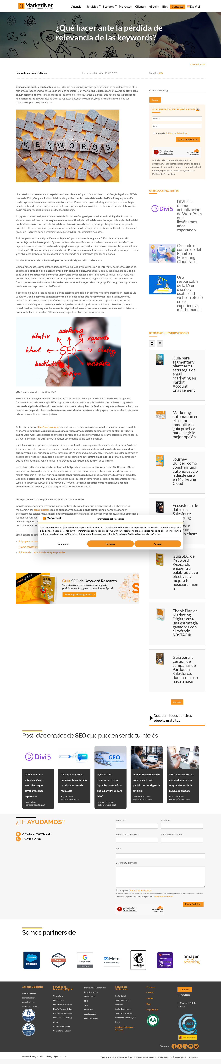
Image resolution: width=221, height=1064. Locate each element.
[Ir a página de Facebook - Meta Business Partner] (112, 961)
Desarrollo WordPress (62, 1004)
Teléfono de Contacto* (172, 834)
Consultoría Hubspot (62, 1031)
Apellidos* (166, 820)
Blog (165, 6)
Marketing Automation (62, 1013)
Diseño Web (58, 1000)
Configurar (63, 543)
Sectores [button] (108, 6)
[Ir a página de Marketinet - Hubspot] (58, 961)
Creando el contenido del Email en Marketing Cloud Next (189, 253)
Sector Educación (122, 1000)
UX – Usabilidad (91, 1018)
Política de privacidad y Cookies (113, 1057)
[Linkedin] (185, 1046)
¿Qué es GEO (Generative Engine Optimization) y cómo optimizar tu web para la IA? (109, 785)
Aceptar (158, 543)
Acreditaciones (28, 1002)
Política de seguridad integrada (143, 1057)
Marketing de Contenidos (95, 988)
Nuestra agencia (29, 993)
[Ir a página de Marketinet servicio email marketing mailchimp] (138, 960)
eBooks (154, 6)
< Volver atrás (197, 64)
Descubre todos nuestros (173, 718)
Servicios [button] (92, 6)
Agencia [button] (76, 6)
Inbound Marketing (61, 1026)
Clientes (140, 6)
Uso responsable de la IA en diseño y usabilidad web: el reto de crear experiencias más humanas (190, 293)
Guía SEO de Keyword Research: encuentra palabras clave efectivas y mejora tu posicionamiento (185, 572)
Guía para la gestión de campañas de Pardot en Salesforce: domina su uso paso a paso (185, 669)
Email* (119, 848)
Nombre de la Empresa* (127, 834)
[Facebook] (174, 1046)
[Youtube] (190, 1046)
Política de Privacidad (177, 133)
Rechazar (110, 543)
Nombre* (120, 820)
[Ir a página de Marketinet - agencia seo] (165, 961)
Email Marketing (91, 992)
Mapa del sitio (152, 1009)
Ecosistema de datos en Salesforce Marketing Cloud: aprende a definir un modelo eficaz (185, 519)
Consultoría (58, 996)
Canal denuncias (165, 1057)
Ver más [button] (177, 701)
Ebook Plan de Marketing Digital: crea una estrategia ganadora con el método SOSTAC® (185, 622)
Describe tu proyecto (126, 862)
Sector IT (119, 1004)
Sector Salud (120, 996)
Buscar (155, 100)
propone (48, 426)
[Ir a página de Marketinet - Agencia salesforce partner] (31, 961)
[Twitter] (179, 1046)
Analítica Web (90, 1014)
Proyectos (125, 6)
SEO (161, 73)
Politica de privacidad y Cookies (144, 534)
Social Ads (88, 1009)
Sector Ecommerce (123, 1009)
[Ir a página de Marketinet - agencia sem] (85, 961)
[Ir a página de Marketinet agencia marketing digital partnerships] (192, 960)
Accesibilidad (180, 1057)
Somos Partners (28, 998)
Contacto (177, 6)
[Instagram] (196, 1046)
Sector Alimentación (124, 1013)
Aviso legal (193, 1057)
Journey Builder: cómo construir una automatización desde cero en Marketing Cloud (185, 471)
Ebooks (149, 998)
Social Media (89, 996)
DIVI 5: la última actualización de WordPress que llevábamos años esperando (189, 215)
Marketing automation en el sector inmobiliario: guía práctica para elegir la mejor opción (185, 424)
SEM (86, 1005)
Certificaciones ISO (30, 1006)
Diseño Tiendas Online (62, 1009)
